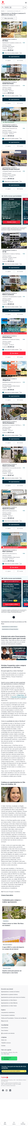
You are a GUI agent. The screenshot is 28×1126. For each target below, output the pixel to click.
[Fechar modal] (24, 3)
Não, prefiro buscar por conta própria (14, 36)
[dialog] (14, 563)
